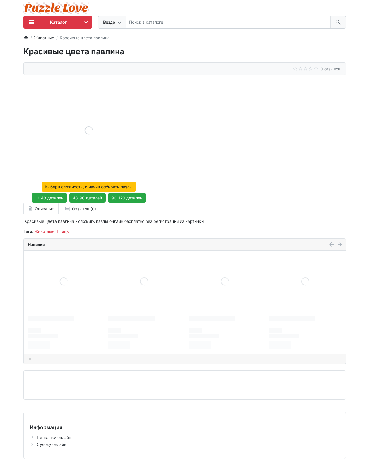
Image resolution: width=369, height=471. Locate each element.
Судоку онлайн (51, 444)
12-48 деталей (49, 197)
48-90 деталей (87, 197)
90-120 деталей (126, 197)
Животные (44, 231)
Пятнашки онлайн (54, 437)
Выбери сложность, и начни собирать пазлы (89, 186)
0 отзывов (330, 68)
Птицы (63, 231)
